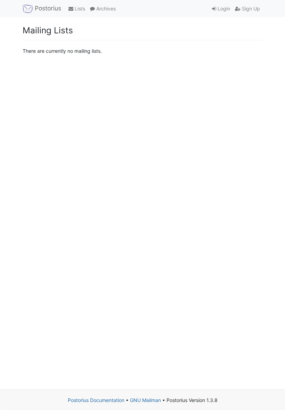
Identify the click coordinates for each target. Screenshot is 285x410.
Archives (105, 8)
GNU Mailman (145, 400)
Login (223, 8)
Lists (79, 8)
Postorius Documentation (96, 400)
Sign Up (250, 8)
